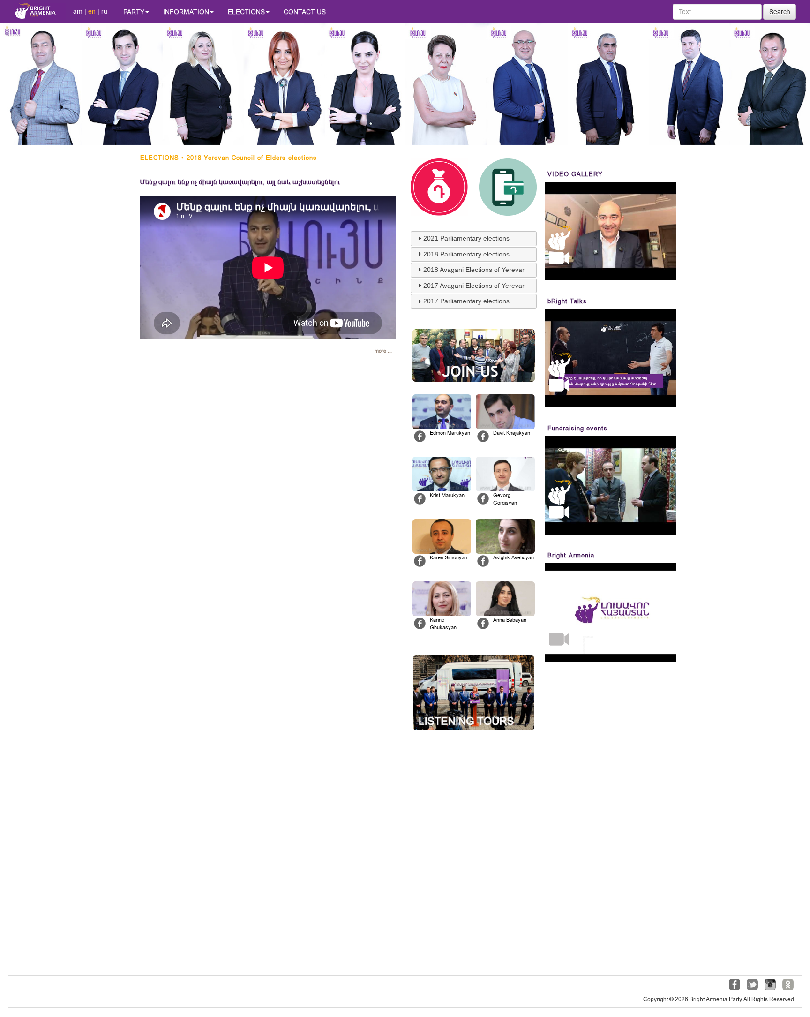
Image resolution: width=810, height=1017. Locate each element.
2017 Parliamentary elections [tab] (466, 301)
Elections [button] (246, 11)
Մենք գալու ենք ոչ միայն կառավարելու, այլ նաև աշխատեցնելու (240, 182)
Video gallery (575, 174)
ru (104, 11)
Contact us (305, 11)
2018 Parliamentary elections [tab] (466, 254)
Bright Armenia (571, 555)
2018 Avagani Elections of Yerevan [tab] (474, 269)
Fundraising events (578, 428)
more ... (383, 350)
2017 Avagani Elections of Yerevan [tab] (474, 285)
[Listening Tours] (473, 692)
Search (779, 11)
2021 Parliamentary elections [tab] (466, 238)
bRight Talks (567, 301)
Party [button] (133, 11)
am (77, 11)
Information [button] (186, 11)
